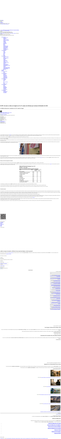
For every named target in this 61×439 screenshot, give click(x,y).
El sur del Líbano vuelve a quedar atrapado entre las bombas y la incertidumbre (56, 300)
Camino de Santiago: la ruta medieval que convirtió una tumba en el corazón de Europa (55, 293)
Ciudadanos (4, 79)
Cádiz (4, 51)
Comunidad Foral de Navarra (6, 65)
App (3, 30)
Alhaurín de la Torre (5, 37)
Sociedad (3, 84)
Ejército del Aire (5, 77)
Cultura (4, 72)
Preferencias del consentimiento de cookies (43, 438)
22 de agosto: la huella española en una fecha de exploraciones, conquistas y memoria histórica (55, 309)
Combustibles (1, 222)
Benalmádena (4, 38)
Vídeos (12, 33)
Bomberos (4, 74)
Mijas (4, 44)
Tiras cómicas (4, 92)
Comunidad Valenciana (6, 62)
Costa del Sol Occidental (6, 40)
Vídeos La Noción (2, 33)
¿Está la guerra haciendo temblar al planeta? (57, 290)
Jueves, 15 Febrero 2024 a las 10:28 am (4, 113)
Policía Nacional (5, 75)
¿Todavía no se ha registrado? (3, 263)
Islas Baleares (4, 58)
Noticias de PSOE (57, 433)
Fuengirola (4, 41)
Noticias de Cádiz (57, 429)
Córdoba (4, 52)
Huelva (4, 53)
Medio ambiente (5, 87)
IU (3, 81)
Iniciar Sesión (1, 22)
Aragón (4, 57)
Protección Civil (5, 73)
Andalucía (3, 50)
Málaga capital (5, 43)
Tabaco (1, 223)
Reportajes (4, 90)
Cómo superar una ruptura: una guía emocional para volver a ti (56, 295)
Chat (1, 30)
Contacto (21, 438)
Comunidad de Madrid (5, 64)
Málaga (4, 54)
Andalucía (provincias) (5, 56)
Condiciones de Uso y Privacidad (29, 438)
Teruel (1, 225)
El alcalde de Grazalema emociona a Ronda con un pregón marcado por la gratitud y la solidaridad (55, 283)
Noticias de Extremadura (56, 431)
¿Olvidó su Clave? (2, 265)
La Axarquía (4, 42)
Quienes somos (13, 438)
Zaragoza (34, 197)
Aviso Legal (24, 438)
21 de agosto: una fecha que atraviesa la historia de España (57, 280)
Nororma (4, 45)
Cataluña (4, 61)
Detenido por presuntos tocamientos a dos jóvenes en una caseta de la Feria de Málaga (55, 276)
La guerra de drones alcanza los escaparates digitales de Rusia (56, 305)
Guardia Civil (4, 76)
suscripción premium (10, 252)
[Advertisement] (21, 5)
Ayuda (7, 438)
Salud (4, 85)
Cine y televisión (5, 89)
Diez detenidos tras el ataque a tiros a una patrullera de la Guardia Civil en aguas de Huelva (55, 298)
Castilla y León (5, 60)
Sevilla (4, 55)
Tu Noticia (14, 33)
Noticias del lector (5, 91)
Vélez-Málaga (5, 49)
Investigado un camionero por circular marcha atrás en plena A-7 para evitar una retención (55, 303)
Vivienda (1, 224)
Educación (4, 86)
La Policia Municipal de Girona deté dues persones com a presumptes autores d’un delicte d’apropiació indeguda (55, 285)
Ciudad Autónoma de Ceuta (6, 67)
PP (3, 82)
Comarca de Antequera (6, 39)
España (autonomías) (5, 68)
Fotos (10, 33)
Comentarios (5, 114)
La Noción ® (1, 438)
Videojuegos (4, 88)
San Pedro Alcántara (7, 33)
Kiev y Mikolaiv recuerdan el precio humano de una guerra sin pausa (56, 307)
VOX (4, 80)
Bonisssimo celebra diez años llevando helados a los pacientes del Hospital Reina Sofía (55, 278)
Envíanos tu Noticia (18, 438)
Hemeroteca (17, 33)
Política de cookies (36, 438)
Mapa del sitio (9, 438)
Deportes (3, 70)
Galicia (4, 63)
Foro (2, 30)
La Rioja (4, 66)
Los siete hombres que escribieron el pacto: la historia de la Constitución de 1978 (56, 288)
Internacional (4, 69)
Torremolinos (4, 48)
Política (2, 78)
